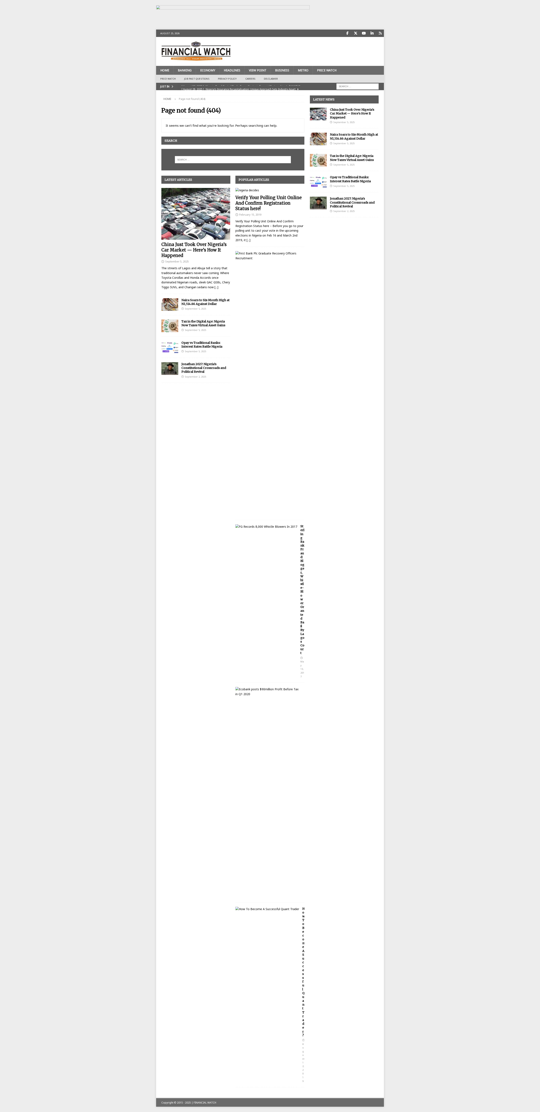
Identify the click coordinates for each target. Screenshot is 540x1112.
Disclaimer (271, 78)
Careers (250, 78)
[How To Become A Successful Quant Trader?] (267, 909)
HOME (164, 70)
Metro (303, 70)
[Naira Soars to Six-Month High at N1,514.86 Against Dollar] (169, 304)
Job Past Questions (196, 78)
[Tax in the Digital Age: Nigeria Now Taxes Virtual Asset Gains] (169, 325)
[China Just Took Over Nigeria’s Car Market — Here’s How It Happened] (195, 214)
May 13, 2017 (302, 669)
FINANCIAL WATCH (205, 1102)
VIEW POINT (257, 70)
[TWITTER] (355, 33)
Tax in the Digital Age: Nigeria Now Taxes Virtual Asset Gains (203, 323)
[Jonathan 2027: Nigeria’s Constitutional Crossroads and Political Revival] (169, 368)
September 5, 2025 (177, 261)
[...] (216, 287)
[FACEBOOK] (347, 33)
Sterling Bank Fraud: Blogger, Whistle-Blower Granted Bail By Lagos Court (302, 589)
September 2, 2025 (195, 376)
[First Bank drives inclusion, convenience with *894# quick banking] (268, 256)
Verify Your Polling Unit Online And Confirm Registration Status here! (268, 203)
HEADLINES (232, 70)
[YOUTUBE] (363, 33)
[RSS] (380, 33)
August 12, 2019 (303, 1062)
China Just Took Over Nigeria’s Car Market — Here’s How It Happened (194, 250)
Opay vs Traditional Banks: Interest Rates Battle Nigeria (201, 344)
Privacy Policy (227, 78)
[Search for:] (357, 86)
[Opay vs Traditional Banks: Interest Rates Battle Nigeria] (169, 347)
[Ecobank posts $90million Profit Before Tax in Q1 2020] (268, 691)
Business (282, 70)
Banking (185, 70)
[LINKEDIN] (372, 33)
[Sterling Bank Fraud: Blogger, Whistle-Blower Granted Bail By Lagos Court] (266, 526)
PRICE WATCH (326, 70)
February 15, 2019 (250, 214)
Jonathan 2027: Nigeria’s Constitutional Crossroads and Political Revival (203, 368)
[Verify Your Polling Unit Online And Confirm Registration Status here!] (269, 190)
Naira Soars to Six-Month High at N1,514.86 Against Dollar (205, 302)
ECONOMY (207, 70)
